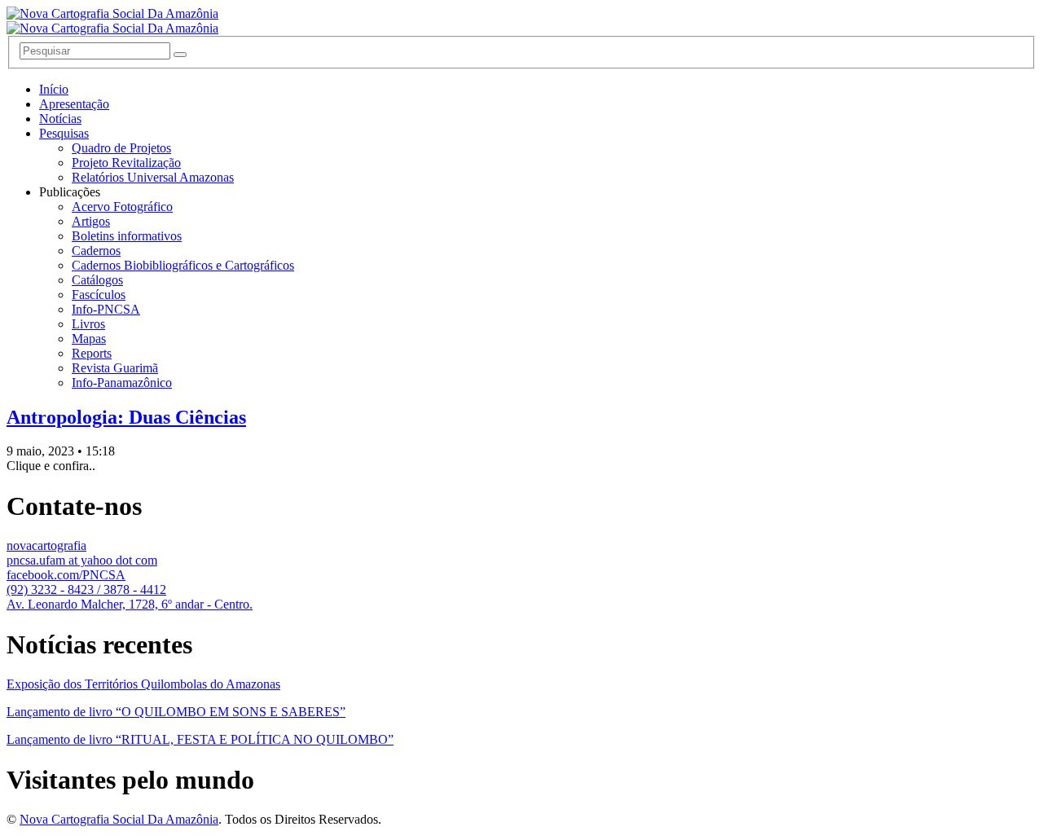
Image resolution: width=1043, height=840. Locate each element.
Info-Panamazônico (122, 382)
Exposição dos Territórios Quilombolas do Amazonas (143, 684)
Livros (88, 324)
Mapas (89, 338)
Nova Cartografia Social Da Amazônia (119, 819)
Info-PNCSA (106, 309)
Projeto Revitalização (126, 162)
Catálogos (97, 280)
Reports (92, 353)
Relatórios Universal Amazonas (153, 177)
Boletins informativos (127, 236)
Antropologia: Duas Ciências (126, 417)
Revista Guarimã (115, 368)
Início (53, 89)
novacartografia (46, 545)
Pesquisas (64, 133)
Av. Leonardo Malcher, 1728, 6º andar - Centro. (130, 604)
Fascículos (98, 294)
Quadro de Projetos (121, 148)
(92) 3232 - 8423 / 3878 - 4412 (86, 589)
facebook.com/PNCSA (66, 575)
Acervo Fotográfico (122, 206)
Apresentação (74, 104)
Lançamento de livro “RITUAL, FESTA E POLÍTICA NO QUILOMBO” (200, 739)
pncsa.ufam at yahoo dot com (82, 560)
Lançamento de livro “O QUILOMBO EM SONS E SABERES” (176, 712)
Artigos (91, 221)
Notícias (60, 118)
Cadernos (96, 250)
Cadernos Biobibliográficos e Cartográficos (183, 265)
